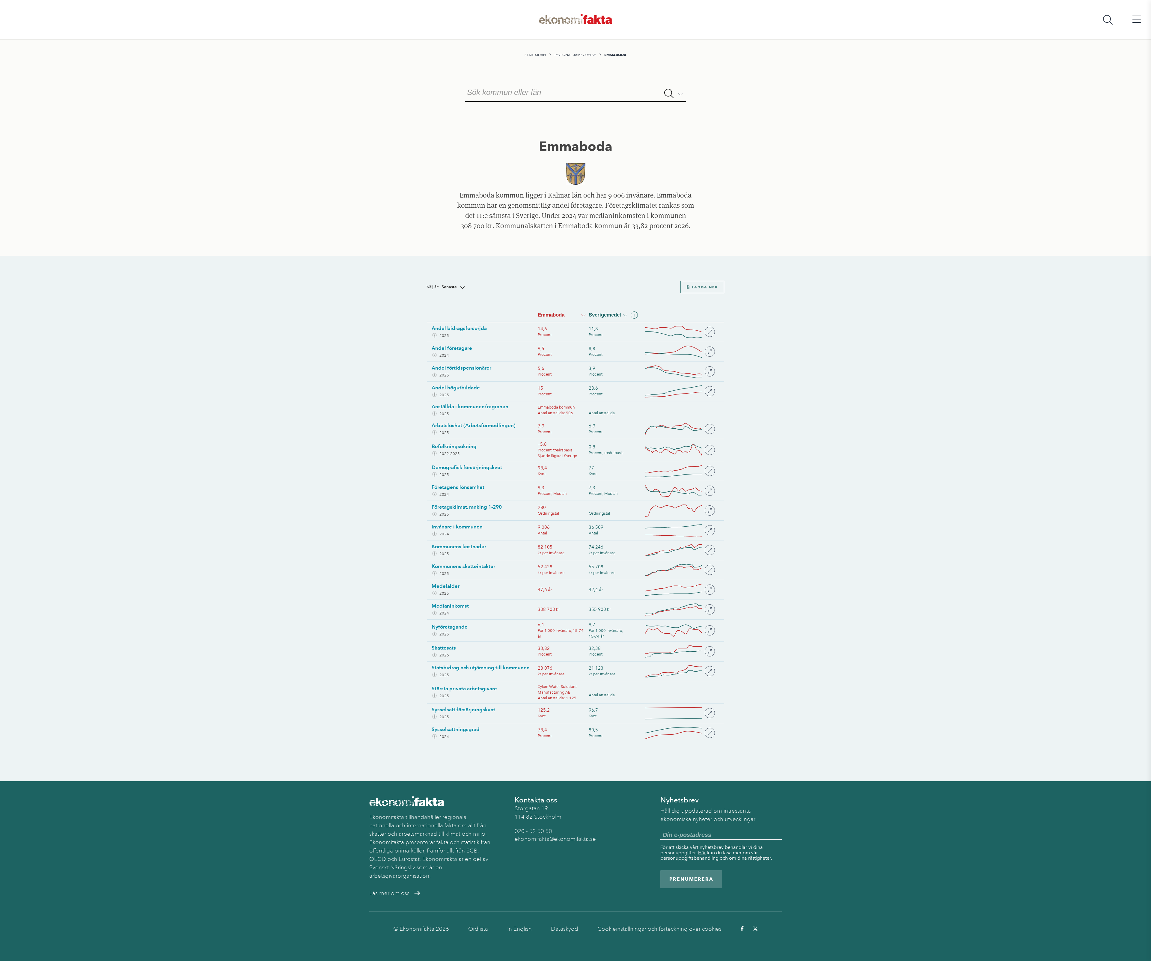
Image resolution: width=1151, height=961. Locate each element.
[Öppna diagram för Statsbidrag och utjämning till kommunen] (679, 671)
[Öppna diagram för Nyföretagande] (679, 630)
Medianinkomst (450, 606)
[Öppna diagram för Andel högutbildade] (679, 391)
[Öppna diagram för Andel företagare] (679, 351)
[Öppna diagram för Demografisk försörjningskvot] (679, 471)
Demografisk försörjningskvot (467, 467)
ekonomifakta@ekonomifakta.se (555, 839)
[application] (673, 332)
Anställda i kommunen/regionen (470, 406)
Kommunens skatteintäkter (463, 566)
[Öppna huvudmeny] (1136, 19)
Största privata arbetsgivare (464, 689)
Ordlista (478, 929)
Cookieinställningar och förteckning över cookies (659, 929)
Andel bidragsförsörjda (459, 328)
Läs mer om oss (389, 893)
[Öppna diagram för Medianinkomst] (679, 609)
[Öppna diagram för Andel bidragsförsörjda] (679, 332)
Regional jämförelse (575, 55)
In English (519, 929)
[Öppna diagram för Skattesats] (679, 651)
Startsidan (535, 55)
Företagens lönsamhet (458, 487)
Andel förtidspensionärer (461, 368)
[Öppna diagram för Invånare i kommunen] (679, 530)
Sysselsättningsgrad (456, 729)
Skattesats (444, 648)
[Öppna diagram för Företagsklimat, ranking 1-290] (679, 510)
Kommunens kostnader (459, 546)
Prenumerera (691, 879)
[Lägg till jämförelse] (634, 315)
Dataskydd (564, 929)
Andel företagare (452, 348)
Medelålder (446, 586)
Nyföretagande (450, 627)
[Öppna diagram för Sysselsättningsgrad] (679, 733)
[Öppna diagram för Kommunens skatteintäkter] (679, 570)
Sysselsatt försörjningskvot (463, 710)
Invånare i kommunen (457, 527)
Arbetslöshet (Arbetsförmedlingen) (474, 425)
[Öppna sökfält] (1108, 19)
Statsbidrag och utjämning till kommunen (481, 668)
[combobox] (575, 91)
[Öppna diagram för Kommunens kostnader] (679, 550)
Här (702, 852)
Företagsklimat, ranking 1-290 (467, 507)
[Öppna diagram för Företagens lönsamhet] (679, 490)
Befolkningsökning (454, 446)
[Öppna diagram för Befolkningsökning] (679, 450)
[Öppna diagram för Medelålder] (679, 589)
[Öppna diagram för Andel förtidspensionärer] (679, 371)
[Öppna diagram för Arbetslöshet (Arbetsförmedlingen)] (679, 429)
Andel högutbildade (456, 388)
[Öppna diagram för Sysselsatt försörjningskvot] (679, 713)
